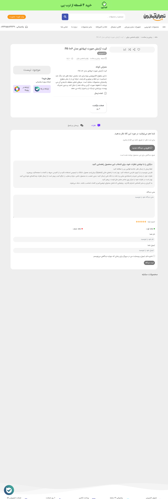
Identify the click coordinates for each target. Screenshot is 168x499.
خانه (164, 27)
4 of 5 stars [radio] (139, 222)
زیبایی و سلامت (146, 37)
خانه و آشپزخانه (101, 27)
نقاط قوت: (149, 229)
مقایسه (129, 49)
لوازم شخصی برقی (132, 37)
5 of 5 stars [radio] (137, 222)
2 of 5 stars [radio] (143, 222)
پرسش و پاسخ (73, 125)
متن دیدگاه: (150, 192)
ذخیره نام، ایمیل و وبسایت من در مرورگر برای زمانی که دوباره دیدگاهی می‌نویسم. (123, 256)
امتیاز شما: (151, 221)
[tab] (96, 125)
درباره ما (74, 27)
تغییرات (125, 49)
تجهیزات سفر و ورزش (133, 27)
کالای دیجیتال (116, 27)
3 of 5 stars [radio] (141, 222)
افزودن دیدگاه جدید (140, 148)
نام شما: (152, 234)
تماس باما (64, 27)
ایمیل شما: (151, 245)
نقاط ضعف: (76, 229)
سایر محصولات (86, 27)
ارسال (134, 49)
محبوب (139, 49)
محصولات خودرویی (151, 27)
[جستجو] (65, 17)
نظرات (93, 125)
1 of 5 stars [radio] (145, 222)
